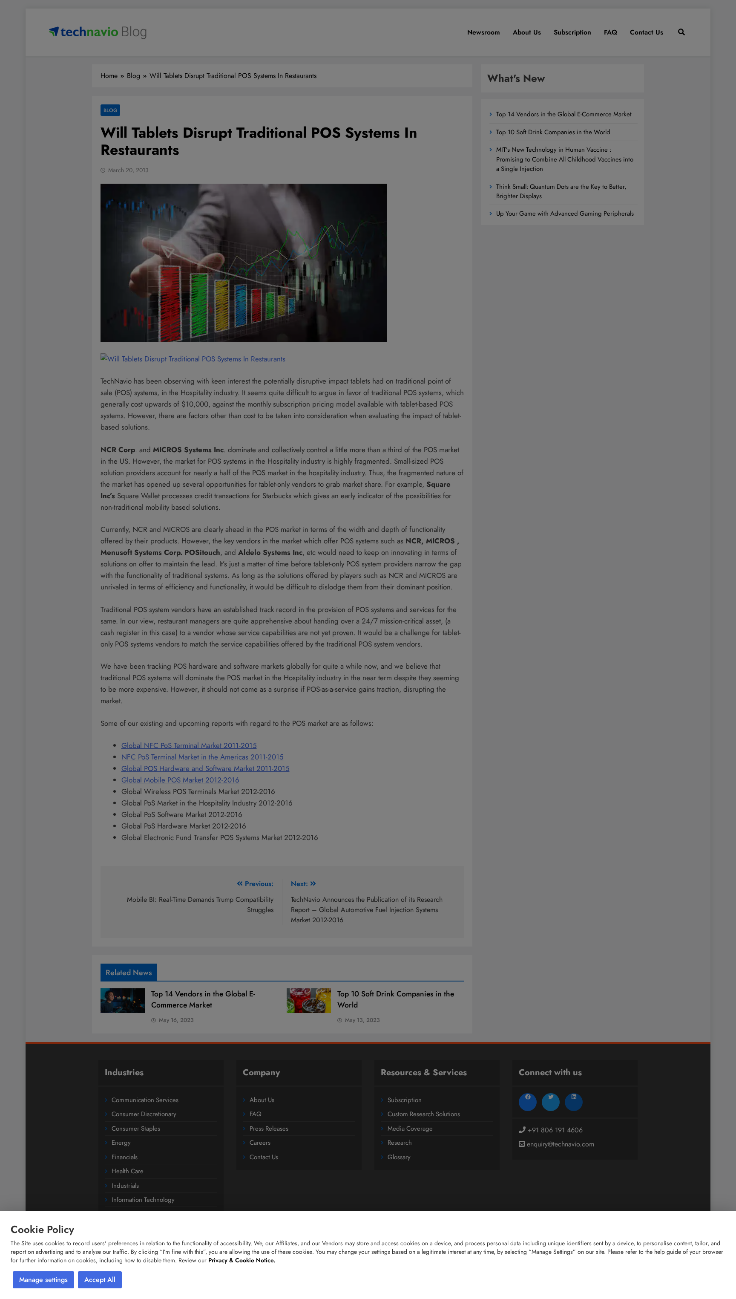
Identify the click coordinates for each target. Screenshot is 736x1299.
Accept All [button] (99, 1280)
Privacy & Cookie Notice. (241, 1260)
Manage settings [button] (43, 1280)
